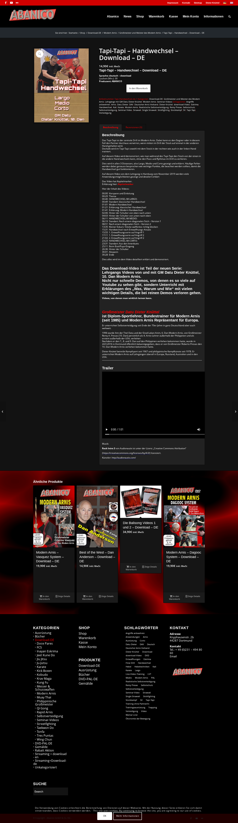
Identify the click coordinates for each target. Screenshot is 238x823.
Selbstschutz (189, 107)
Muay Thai (44, 697)
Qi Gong (42, 708)
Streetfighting (46, 724)
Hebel (128, 666)
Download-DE (156, 98)
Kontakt (186, 3)
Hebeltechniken (141, 666)
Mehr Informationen (127, 815)
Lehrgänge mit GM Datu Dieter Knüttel (123, 101)
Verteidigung (105, 112)
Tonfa (40, 732)
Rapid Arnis (45, 712)
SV (184, 110)
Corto (142, 640)
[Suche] (229, 16)
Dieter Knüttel (212, 3)
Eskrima (194, 104)
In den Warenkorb (138, 88)
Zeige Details (63, 596)
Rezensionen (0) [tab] (134, 127)
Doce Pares (45, 643)
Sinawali (137, 110)
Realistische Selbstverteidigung (154, 107)
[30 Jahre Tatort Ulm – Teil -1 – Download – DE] (235, 411)
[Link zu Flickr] (17, 3)
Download (147, 651)
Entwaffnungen (133, 659)
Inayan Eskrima (47, 651)
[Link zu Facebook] (6, 3)
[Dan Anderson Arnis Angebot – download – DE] (3, 411)
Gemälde (41, 747)
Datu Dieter (122, 104)
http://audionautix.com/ (124, 457)
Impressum (172, 3)
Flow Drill (130, 662)
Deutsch (151, 644)
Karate (121, 107)
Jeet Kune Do (46, 655)
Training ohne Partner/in (137, 703)
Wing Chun (44, 739)
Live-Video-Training (135, 674)
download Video (182, 104)
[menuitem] (172, 3)
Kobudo (42, 675)
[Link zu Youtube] (11, 3)
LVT (149, 674)
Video (144, 711)
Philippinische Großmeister (45, 702)
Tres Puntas (45, 735)
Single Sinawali (149, 110)
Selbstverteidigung (108, 110)
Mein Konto (88, 647)
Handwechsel (105, 107)
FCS (39, 647)
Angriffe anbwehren (135, 633)
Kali (115, 107)
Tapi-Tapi (191, 110)
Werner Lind (131, 714)
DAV (131, 104)
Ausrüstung (43, 633)
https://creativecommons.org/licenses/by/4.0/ (126, 453)
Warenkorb (87, 638)
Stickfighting (164, 110)
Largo (137, 670)
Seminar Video (125, 110)
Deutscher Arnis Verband (146, 104)
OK (104, 815)
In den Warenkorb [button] (44, 597)
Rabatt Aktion (44, 750)
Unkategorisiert (46, 767)
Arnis (113, 104)
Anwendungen (133, 636)
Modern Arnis (149, 101)
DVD (147, 655)
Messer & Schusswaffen (44, 688)
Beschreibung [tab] (110, 127)
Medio (129, 677)
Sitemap (198, 3)
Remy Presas (176, 107)
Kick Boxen (44, 671)
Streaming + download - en (50, 755)
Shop (83, 633)
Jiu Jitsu (42, 659)
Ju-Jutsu (42, 663)
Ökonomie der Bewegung (138, 718)
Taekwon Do (45, 728)
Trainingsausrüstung (135, 707)
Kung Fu (42, 682)
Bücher (40, 636)
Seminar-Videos (164, 101)
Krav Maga (44, 678)
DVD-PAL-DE (43, 743)
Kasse (83, 642)
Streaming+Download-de (49, 762)
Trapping (152, 707)
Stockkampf (176, 110)
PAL (153, 677)
